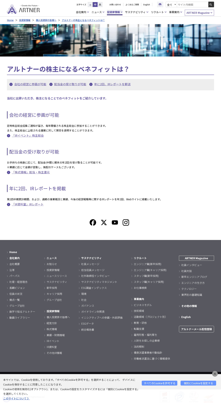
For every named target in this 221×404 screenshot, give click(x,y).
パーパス (14, 276)
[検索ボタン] (211, 4)
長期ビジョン (17, 288)
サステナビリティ (135, 12)
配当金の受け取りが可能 (70, 84)
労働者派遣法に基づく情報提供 (152, 358)
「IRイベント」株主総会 (28, 135)
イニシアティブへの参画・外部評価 (101, 317)
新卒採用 (52, 288)
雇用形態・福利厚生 (145, 335)
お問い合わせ (115, 4)
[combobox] (192, 4)
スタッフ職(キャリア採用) (149, 282)
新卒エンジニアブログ (194, 277)
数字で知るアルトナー (22, 311)
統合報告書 (87, 329)
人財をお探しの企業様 (147, 340)
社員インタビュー (191, 265)
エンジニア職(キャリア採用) (150, 270)
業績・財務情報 (56, 335)
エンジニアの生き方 (193, 283)
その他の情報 (189, 306)
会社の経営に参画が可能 (30, 84)
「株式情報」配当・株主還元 (31, 172)
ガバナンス (87, 305)
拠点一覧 (14, 300)
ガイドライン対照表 (93, 311)
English (146, 4)
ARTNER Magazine (198, 13)
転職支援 (139, 329)
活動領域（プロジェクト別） (150, 317)
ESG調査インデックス (94, 288)
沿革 (12, 270)
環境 (83, 294)
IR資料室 (52, 347)
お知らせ (52, 264)
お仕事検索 (140, 288)
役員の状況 (15, 294)
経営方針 (52, 323)
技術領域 (139, 311)
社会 (83, 300)
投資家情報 (113, 12)
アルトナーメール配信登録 (196, 329)
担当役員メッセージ (93, 270)
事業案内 (174, 12)
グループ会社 (17, 305)
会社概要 (14, 264)
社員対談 (186, 271)
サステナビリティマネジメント (99, 282)
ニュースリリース (57, 276)
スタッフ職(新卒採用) (146, 276)
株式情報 (52, 329)
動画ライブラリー (19, 317)
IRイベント (53, 341)
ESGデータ (87, 323)
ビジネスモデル (143, 305)
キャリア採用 (54, 294)
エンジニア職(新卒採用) (147, 264)
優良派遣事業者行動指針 (148, 352)
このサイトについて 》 (16, 398)
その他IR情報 (54, 353)
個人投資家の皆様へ (46, 20)
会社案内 (81, 12)
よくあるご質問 (132, 4)
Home (10, 20)
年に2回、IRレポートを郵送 (112, 84)
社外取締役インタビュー (95, 276)
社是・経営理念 (18, 282)
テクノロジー (189, 289)
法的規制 (139, 346)
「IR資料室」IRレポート (28, 204)
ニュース (97, 12)
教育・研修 (140, 323)
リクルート (157, 12)
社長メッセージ (90, 264)
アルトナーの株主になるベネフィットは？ (83, 20)
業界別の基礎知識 (191, 295)
